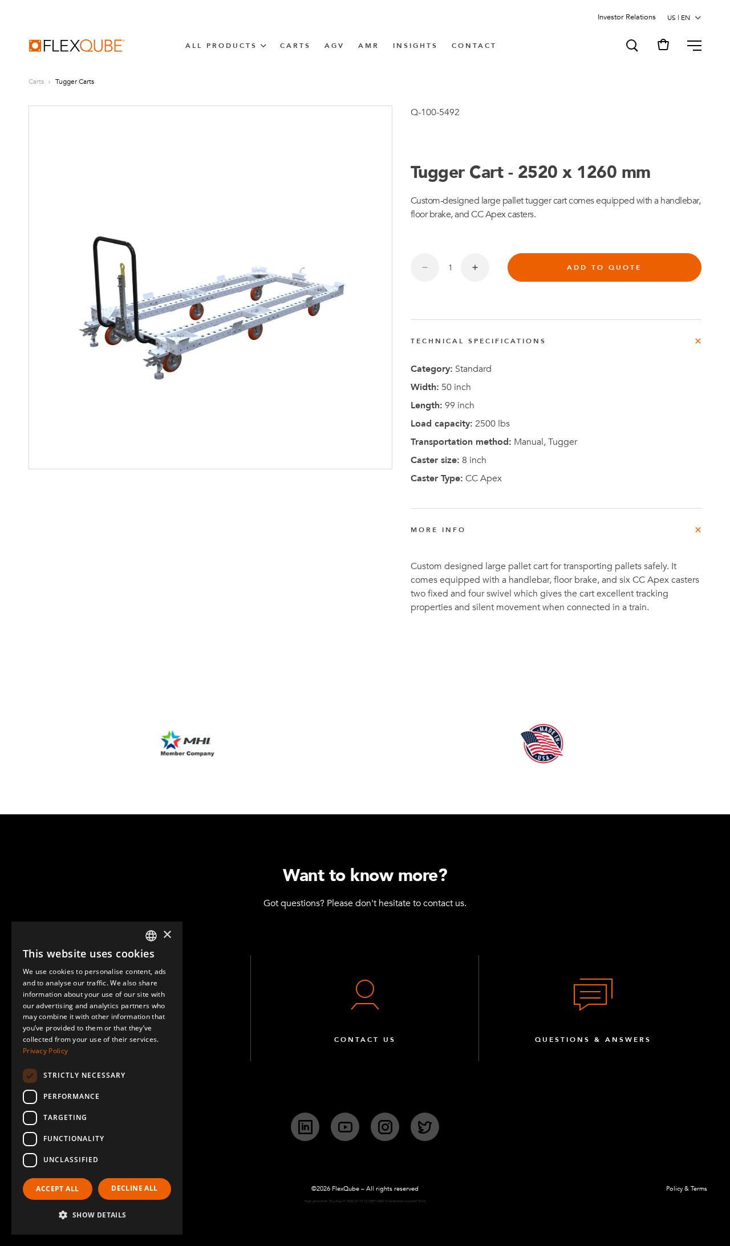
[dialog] (96, 1078)
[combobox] (151, 935)
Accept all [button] (57, 1189)
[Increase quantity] (475, 267)
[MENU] (689, 45)
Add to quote (604, 267)
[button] (631, 45)
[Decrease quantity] (425, 267)
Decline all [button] (134, 1188)
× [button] (167, 935)
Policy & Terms (686, 1188)
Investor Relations (627, 17)
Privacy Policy (45, 1051)
